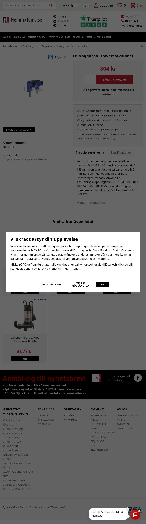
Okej (102, 284)
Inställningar (51, 284)
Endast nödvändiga (80, 284)
